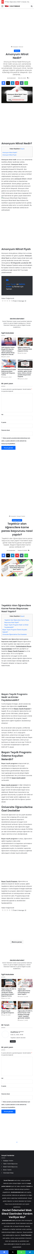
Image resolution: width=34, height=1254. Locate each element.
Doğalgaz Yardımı (8, 1160)
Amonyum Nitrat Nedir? (9, 152)
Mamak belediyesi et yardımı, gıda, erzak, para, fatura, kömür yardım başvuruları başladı (25, 373)
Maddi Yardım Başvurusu (10, 1166)
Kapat (22, 148)
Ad (2, 414)
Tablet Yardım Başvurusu (10, 1163)
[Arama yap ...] (32, 7)
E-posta (3, 422)
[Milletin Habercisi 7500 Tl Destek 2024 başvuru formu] (25, 342)
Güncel (21, 46)
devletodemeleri (11, 78)
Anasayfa (15, 46)
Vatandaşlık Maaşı (8, 1173)
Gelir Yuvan (11, 284)
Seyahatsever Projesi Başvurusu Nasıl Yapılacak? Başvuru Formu (8, 372)
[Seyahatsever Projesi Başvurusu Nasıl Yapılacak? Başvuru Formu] (8, 364)
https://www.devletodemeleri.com (15, 1204)
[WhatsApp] (26, 83)
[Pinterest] (17, 83)
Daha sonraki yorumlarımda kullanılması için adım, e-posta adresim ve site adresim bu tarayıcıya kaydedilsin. (15, 440)
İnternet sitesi (5, 430)
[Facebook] (3, 83)
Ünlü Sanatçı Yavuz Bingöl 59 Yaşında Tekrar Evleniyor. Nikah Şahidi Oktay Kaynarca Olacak (8, 351)
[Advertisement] (17, 26)
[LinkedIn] (12, 83)
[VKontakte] (22, 83)
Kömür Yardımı (7, 1169)
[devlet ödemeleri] (12, 6)
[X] (8, 83)
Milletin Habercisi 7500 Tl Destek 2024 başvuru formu (25, 349)
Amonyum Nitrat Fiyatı (9, 155)
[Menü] (2, 7)
